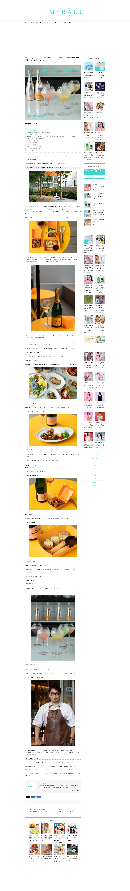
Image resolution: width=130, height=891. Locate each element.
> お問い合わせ (68, 878)
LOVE (94, 478)
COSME (94, 465)
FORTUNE (94, 488)
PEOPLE (94, 485)
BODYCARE (94, 461)
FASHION (94, 472)
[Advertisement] (65, 39)
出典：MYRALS (31, 203)
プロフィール (75, 790)
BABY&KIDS (94, 482)
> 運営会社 (27, 878)
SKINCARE (94, 458)
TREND (94, 475)
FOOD (94, 468)
